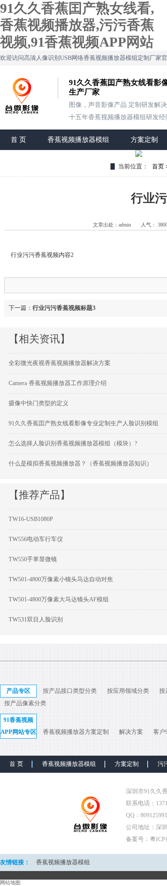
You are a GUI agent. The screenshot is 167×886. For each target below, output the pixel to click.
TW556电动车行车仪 (36, 539)
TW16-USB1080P (31, 519)
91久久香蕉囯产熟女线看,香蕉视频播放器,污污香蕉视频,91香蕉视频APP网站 (77, 25)
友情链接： (15, 862)
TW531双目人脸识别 (36, 619)
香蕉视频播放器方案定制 (76, 732)
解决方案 (131, 732)
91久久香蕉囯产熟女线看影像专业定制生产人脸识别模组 (83, 423)
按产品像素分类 (25, 703)
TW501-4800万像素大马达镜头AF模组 (59, 599)
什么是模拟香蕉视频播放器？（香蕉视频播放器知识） (80, 463)
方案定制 (127, 764)
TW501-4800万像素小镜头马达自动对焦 (61, 579)
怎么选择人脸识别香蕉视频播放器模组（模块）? (73, 443)
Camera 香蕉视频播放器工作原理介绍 (58, 383)
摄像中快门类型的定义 (39, 403)
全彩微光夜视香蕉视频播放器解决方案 (59, 363)
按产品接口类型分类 (70, 691)
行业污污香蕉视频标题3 (64, 308)
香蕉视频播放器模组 (78, 139)
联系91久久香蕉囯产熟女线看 (55, 160)
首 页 (18, 139)
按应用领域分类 (128, 691)
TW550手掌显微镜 (33, 559)
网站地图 (10, 883)
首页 (158, 166)
